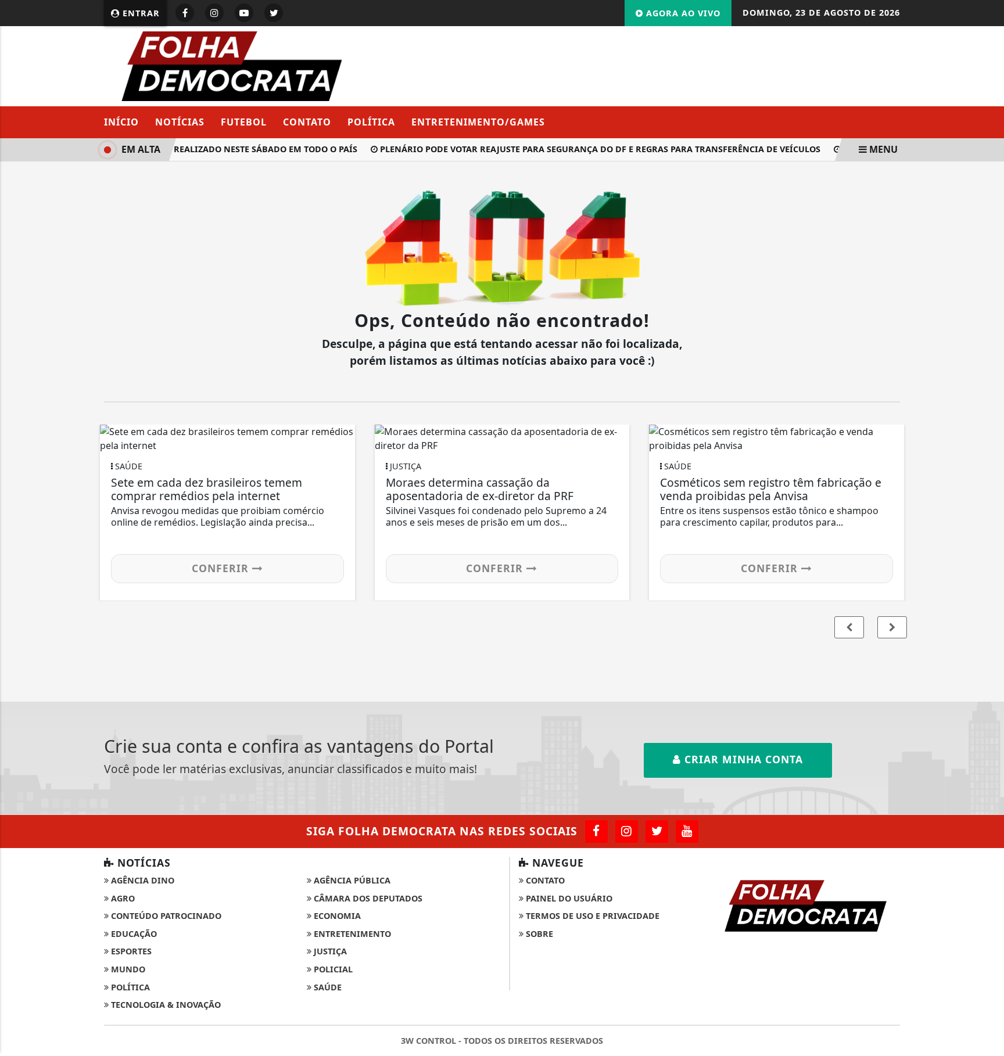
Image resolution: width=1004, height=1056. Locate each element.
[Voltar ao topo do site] (986, 633)
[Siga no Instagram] (214, 12)
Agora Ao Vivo (681, 13)
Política (371, 122)
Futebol (244, 122)
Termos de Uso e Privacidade (591, 915)
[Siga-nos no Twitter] (657, 831)
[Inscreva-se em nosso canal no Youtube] (687, 831)
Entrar (140, 13)
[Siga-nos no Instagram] (626, 831)
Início (121, 122)
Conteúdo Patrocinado (165, 915)
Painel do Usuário (567, 898)
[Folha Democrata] (232, 65)
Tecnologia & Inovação (165, 1004)
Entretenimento (351, 933)
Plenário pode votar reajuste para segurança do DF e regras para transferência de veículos (592, 149)
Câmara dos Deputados (366, 898)
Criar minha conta (742, 759)
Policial (332, 969)
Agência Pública (350, 880)
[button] (892, 627)
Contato (307, 122)
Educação (133, 933)
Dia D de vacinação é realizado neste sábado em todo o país (208, 149)
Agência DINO (141, 880)
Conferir (222, 568)
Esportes (130, 951)
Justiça (329, 951)
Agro (122, 898)
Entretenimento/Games (478, 122)
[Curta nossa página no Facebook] (596, 831)
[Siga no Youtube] (244, 12)
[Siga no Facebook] (184, 12)
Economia (336, 915)
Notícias (180, 122)
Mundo (127, 969)
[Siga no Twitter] (273, 12)
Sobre (538, 933)
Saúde (326, 987)
